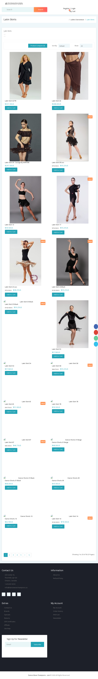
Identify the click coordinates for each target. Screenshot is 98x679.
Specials (7, 615)
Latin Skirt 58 (56, 366)
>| (29, 555)
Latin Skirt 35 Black (11, 304)
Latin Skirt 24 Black (58, 287)
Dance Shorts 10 (11, 519)
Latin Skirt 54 (9, 366)
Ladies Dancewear (77, 20)
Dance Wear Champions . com (39, 675)
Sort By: (54, 46)
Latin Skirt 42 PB (10, 101)
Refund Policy (58, 578)
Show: (77, 46)
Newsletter (57, 618)
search (40, 9)
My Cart (72, 11)
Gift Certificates (9, 621)
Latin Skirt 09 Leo (58, 162)
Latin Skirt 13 (9, 225)
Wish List (56, 615)
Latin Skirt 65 (9, 404)
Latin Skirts (90, 20)
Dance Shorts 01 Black (13, 480)
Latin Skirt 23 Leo (11, 287)
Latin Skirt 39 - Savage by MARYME (17, 162)
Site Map (7, 628)
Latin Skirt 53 (56, 349)
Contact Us (8, 608)
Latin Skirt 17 (56, 225)
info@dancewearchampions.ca (16, 587)
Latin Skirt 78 (56, 404)
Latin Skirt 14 (56, 519)
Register (66, 8)
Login (73, 8)
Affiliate (7, 625)
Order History (58, 611)
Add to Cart (11, 108)
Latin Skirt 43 (56, 101)
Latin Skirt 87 (9, 442)
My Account (57, 608)
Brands (6, 611)
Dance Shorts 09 (58, 480)
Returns (7, 618)
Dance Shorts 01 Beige (60, 442)
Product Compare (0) (38, 46)
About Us (56, 575)
